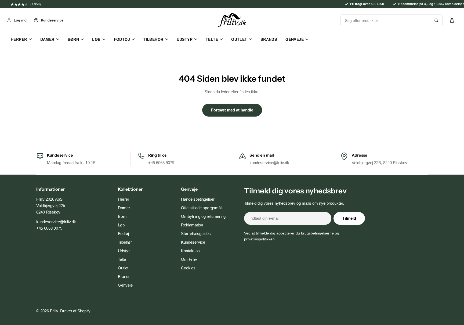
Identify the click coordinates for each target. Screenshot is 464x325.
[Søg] (436, 20)
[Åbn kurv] (452, 20)
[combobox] (385, 20)
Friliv (54, 311)
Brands (268, 39)
